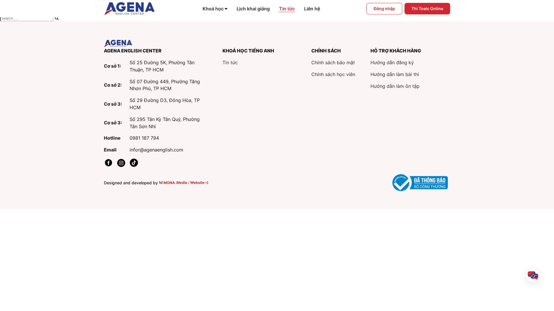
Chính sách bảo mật (333, 62)
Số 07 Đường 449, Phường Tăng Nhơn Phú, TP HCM (165, 85)
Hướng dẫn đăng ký (392, 62)
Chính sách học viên (333, 74)
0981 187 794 (144, 138)
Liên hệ (312, 9)
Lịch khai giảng (253, 9)
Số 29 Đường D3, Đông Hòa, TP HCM (165, 103)
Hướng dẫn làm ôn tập (395, 86)
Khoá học (213, 9)
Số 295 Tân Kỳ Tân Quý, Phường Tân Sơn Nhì (165, 122)
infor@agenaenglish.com (156, 150)
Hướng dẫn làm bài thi (394, 74)
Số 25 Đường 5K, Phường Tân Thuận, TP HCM (162, 66)
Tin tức (287, 9)
